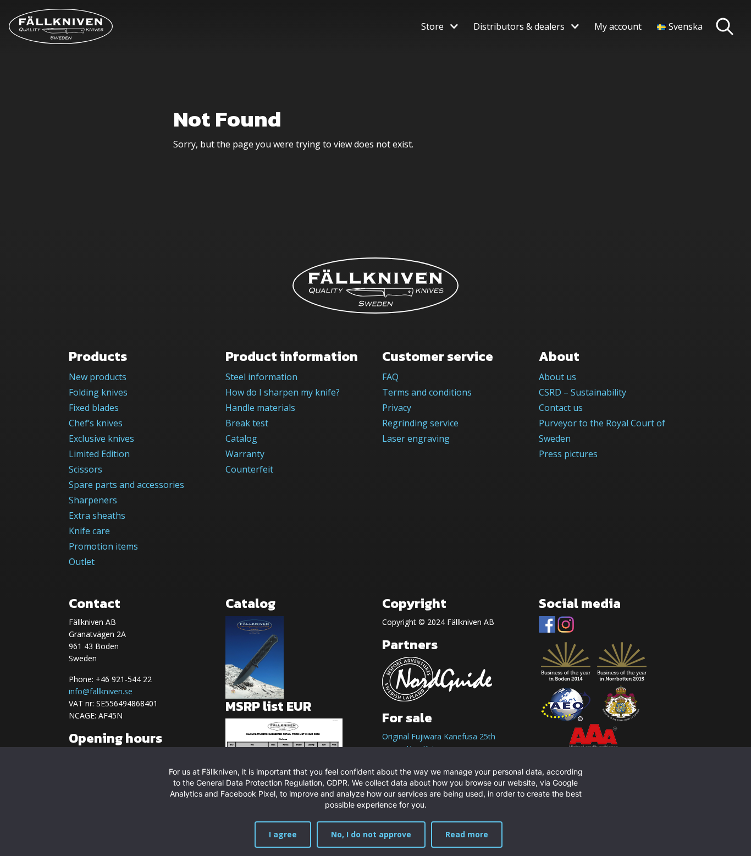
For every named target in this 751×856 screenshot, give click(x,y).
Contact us (561, 408)
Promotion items (103, 546)
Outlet (82, 562)
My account (618, 26)
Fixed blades (94, 408)
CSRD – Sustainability (582, 392)
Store (432, 26)
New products (97, 377)
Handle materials (260, 408)
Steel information (261, 377)
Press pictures (568, 454)
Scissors (85, 469)
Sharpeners (93, 500)
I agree (283, 834)
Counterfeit (249, 469)
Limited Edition (99, 454)
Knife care (89, 531)
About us (557, 377)
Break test (246, 423)
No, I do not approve (371, 834)
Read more (466, 834)
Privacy (396, 408)
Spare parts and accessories (126, 485)
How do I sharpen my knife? (282, 392)
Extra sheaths (97, 515)
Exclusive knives (101, 438)
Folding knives (98, 392)
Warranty (244, 454)
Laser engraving (416, 438)
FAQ (390, 377)
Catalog (241, 438)
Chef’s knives (96, 423)
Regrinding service (420, 423)
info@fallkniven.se (100, 691)
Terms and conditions (427, 392)
